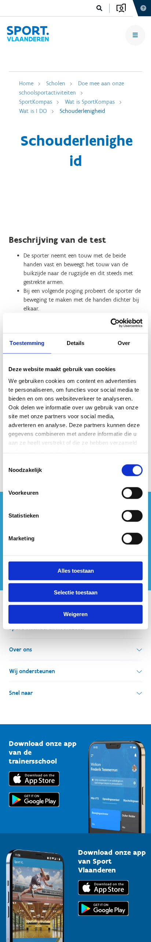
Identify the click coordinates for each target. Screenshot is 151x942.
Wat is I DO (33, 110)
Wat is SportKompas (90, 101)
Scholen (55, 83)
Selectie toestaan (75, 592)
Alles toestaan (76, 571)
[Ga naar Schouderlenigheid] (27, 35)
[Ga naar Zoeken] (99, 8)
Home (26, 83)
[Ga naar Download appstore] (34, 787)
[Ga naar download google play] (34, 808)
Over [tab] (124, 343)
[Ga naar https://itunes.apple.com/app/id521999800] (103, 896)
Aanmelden (121, 8)
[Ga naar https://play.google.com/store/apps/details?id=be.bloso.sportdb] (103, 917)
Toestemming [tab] (27, 343)
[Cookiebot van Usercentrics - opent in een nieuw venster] (110, 323)
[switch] (132, 493)
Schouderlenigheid (82, 110)
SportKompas (35, 101)
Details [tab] (76, 343)
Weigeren (75, 614)
